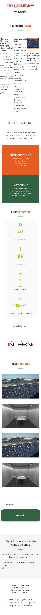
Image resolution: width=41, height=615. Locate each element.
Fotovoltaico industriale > (20, 189)
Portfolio (20, 515)
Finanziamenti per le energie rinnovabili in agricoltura (33, 56)
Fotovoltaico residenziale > (20, 191)
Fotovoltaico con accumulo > (20, 193)
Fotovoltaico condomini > (21, 195)
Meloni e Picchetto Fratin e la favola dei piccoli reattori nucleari (6, 44)
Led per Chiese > (20, 161)
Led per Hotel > (20, 166)
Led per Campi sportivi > (20, 159)
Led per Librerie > (20, 163)
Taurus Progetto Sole (20, 5)
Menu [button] (22, 12)
